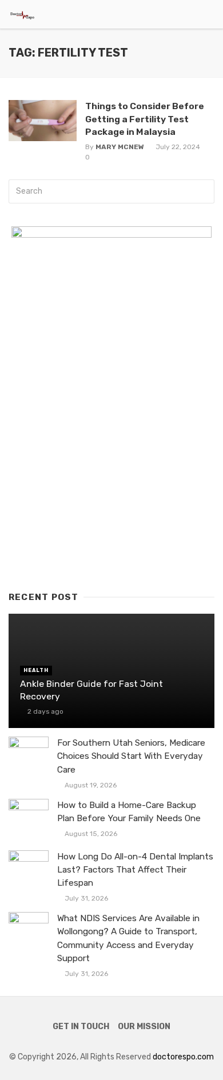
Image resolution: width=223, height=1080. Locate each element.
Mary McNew (119, 147)
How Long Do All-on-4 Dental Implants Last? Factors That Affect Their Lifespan (135, 869)
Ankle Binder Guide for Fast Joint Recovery (91, 690)
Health (36, 670)
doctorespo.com (183, 1057)
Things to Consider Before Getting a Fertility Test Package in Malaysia (144, 119)
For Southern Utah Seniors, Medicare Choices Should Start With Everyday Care (131, 756)
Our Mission (144, 1026)
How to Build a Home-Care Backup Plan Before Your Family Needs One (129, 811)
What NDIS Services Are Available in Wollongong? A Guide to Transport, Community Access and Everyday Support (128, 938)
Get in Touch (81, 1026)
